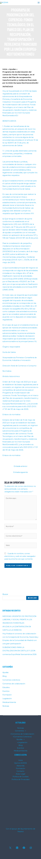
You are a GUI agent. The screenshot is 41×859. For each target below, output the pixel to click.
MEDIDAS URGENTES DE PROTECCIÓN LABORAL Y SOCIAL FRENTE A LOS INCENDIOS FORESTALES (19, 619)
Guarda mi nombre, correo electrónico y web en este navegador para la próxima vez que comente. (20, 556)
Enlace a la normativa (11, 415)
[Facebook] (24, 848)
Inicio (20, 760)
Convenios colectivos (11, 680)
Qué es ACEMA (20, 763)
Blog (4, 676)
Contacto (20, 771)
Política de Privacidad (20, 779)
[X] (10, 848)
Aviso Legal (20, 774)
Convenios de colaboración (14, 684)
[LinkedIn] (17, 848)
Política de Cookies (20, 777)
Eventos (6, 691)
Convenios (19, 731)
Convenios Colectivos (23, 737)
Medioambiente (9, 702)
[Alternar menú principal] (38, 2)
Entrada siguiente (20, 472)
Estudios (6, 687)
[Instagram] (31, 848)
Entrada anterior (20, 466)
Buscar (5, 594)
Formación (7, 695)
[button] (25, 731)
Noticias (6, 706)
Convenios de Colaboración (22, 734)
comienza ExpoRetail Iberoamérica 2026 (19, 654)
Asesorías (20, 766)
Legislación (7, 699)
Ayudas (5, 672)
